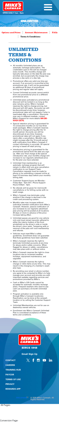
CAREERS (10, 365)
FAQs (54, 33)
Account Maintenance (36, 33)
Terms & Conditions (30, 37)
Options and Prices (11, 33)
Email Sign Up (29, 353)
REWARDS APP (12, 388)
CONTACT (10, 360)
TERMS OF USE (13, 379)
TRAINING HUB (13, 369)
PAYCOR (9, 374)
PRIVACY (9, 384)
